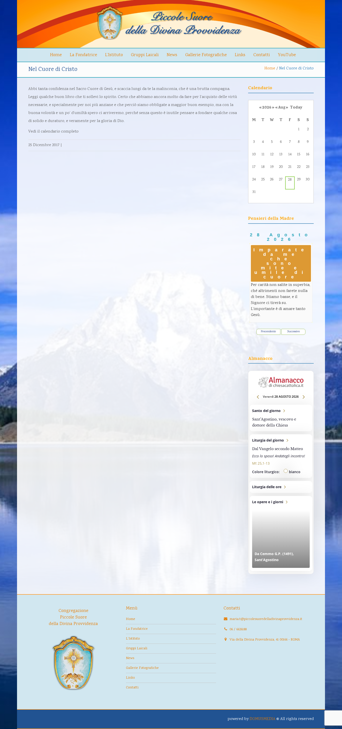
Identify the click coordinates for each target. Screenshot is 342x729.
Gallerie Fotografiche (206, 55)
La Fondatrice (83, 55)
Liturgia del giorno (281, 456)
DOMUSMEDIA (262, 719)
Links (240, 55)
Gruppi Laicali (145, 55)
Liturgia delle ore (281, 487)
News (172, 55)
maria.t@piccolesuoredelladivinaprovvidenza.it (266, 619)
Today (296, 108)
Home (56, 55)
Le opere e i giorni (281, 533)
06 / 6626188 (238, 629)
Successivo (293, 332)
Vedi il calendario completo (53, 132)
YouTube (287, 55)
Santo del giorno (281, 418)
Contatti (261, 55)
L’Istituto (114, 55)
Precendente (268, 332)
